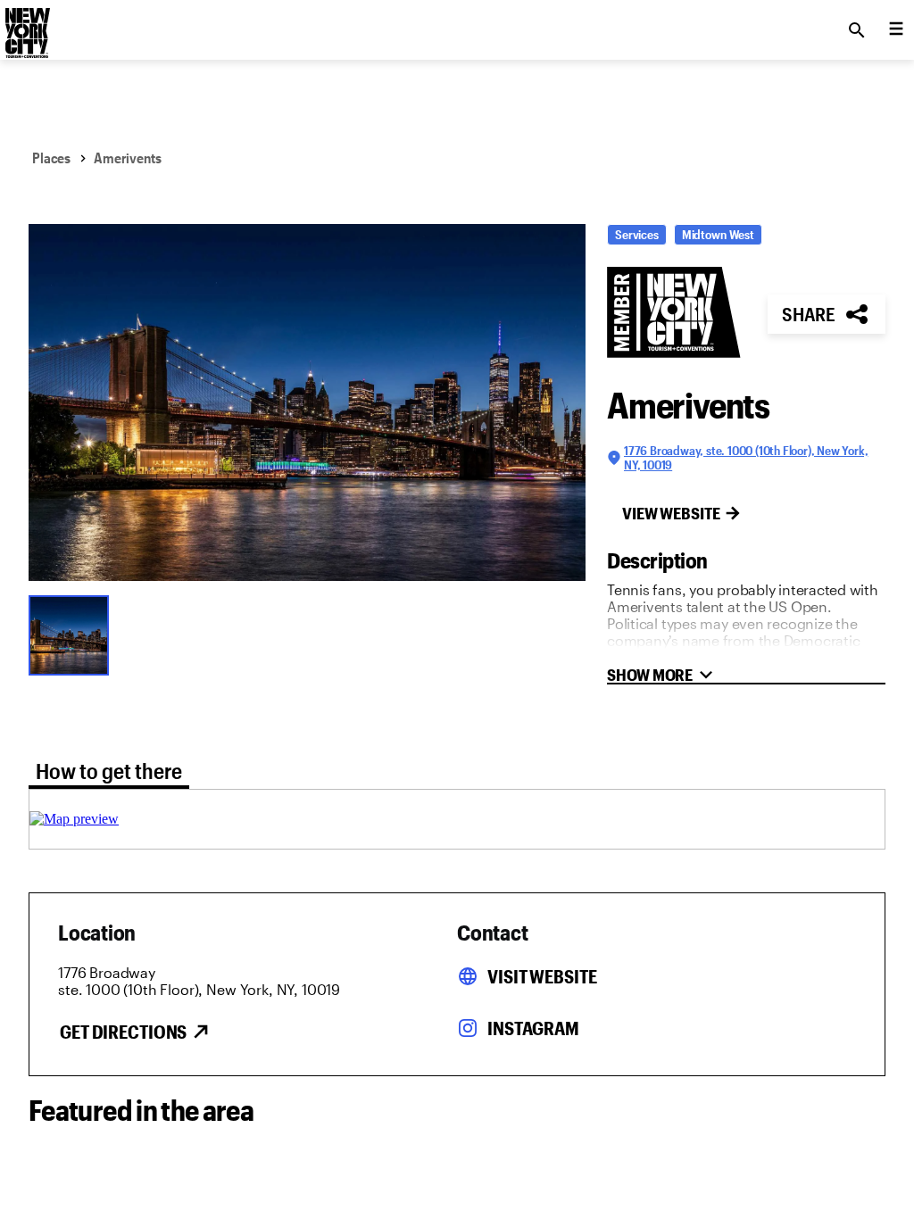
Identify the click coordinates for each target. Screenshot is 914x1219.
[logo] (26, 25)
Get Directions (123, 1031)
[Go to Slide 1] (73, 633)
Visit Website (541, 976)
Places (51, 157)
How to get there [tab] (109, 771)
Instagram (533, 1028)
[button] (307, 402)
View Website (671, 513)
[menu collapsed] (896, 30)
